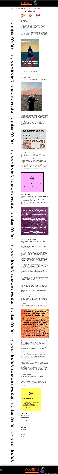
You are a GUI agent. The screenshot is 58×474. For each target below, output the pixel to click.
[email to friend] (54, 7)
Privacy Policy (2, 469)
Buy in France (23, 425)
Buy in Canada (23, 427)
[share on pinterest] (56, 7)
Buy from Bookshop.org (25, 415)
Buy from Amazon (27, 413)
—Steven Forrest (23, 126)
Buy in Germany (23, 434)
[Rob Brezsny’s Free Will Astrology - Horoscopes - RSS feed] (47, 10)
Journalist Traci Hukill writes (25, 194)
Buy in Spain (23, 432)
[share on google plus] (57, 7)
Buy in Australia (23, 429)
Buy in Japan (23, 436)
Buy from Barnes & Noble (25, 417)
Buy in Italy (22, 424)
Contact (1, 470)
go (34, 11)
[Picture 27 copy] (14, 35)
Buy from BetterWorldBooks (25, 420)
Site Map (1, 468)
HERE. (32, 275)
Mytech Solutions (49, 473)
